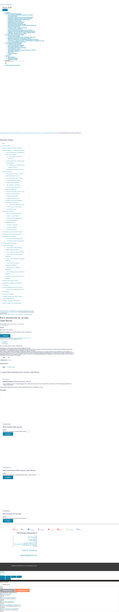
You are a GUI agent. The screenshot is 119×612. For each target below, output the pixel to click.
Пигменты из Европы (12, 227)
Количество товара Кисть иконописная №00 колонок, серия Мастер (19, 474)
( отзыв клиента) (4, 325)
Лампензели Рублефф (12, 196)
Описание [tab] (5, 341)
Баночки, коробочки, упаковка (17, 33)
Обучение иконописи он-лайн (17, 47)
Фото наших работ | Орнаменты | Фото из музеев (25, 544)
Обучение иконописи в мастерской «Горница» (22, 50)
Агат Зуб (7, 7)
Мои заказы (11, 57)
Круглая (10, 360)
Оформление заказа (32, 537)
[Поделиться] (13, 577)
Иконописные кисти (14, 26)
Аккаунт (7, 56)
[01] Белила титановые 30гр (6, 602)
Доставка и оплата (13, 51)
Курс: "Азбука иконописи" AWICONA (15, 252)
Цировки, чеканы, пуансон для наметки (20, 18)
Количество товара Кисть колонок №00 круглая (14, 431)
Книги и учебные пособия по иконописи (20, 30)
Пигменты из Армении (12, 224)
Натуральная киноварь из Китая (14, 218)
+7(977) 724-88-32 (29, 550)
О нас (9, 54)
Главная (7, 12)
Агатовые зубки (12, 16)
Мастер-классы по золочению (14, 35)
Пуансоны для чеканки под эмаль (15, 289)
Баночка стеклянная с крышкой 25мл (9, 609)
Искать (7, 60)
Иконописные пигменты (15, 23)
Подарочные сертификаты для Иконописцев (21, 31)
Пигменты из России (12, 229)
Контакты (11, 52)
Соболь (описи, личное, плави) (14, 206)
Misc (4, 143)
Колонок (20, 339)
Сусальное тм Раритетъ (15, 29)
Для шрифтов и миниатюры (13, 184)
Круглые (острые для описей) (17, 204)
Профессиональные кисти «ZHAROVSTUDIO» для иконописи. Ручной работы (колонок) (14, 200)
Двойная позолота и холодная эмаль (19, 38)
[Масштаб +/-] (2, 577)
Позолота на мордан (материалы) (15, 238)
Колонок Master (11, 367)
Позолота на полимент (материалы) (15, 240)
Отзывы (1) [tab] (5, 343)
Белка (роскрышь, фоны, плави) (14, 178)
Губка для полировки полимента (8, 598)
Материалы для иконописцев (17, 24)
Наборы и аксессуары (14, 20)
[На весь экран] (8, 577)
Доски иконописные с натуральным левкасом (22, 25)
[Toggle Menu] (5, 10)
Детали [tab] (4, 342)
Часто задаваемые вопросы (17, 42)
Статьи (35, 541)
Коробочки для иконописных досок (15, 169)
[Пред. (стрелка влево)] (2, 579)
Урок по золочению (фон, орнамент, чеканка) (21, 37)
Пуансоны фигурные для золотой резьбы (20, 17)
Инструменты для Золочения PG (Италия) (20, 15)
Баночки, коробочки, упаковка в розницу (12, 148)
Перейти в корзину (22, 590)
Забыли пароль (12, 59)
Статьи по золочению (14, 44)
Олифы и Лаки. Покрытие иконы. (17, 27)
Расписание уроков (14, 36)
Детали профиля (13, 58)
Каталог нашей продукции (13, 13)
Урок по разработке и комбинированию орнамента (23, 39)
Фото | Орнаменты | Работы (16, 45)
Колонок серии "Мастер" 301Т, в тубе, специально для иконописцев (17, 311)
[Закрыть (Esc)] (19, 577)
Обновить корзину (7, 590)
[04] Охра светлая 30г (5, 595)
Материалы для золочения (16, 22)
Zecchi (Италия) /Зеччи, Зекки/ (14, 213)
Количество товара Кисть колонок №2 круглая (14, 518)
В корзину (5, 335)
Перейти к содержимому (6, 4)
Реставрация (6, 291)
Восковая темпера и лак (15, 46)
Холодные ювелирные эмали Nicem (19, 19)
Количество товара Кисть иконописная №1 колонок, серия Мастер (16, 332)
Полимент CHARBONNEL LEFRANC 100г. (10, 606)
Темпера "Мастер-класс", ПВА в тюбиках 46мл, (21, 32)
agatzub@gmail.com (28, 555)
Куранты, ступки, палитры (13, 215)
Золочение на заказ (14, 49)
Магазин (7, 310)
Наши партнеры (12, 53)
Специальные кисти (11, 209)
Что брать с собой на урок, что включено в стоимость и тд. (26, 40)
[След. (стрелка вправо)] (8, 579)
